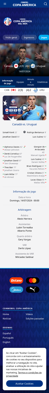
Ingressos (29, 37)
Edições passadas (35, 318)
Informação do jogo (7, 82)
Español (7, 333)
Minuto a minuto (30, 82)
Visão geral (11, 37)
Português (8, 337)
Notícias (7, 318)
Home (6, 314)
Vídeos (29, 314)
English (6, 342)
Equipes (20, 82)
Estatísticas (42, 82)
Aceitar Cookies (24, 383)
